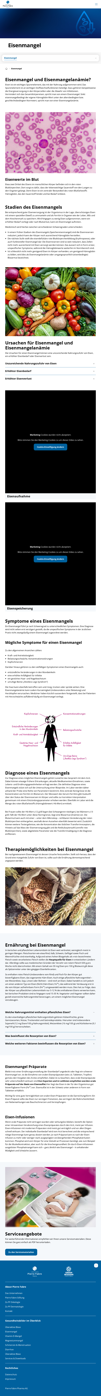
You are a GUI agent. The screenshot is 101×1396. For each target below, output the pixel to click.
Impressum (10, 1379)
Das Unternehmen (13, 1293)
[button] (50, 363)
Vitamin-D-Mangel (13, 1336)
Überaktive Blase (13, 1327)
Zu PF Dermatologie (14, 1306)
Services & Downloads (15, 1358)
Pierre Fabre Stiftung (14, 1297)
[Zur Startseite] (8, 4)
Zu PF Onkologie (12, 1302)
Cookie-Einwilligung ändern (50, 447)
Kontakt (8, 1311)
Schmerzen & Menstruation (18, 1345)
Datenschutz (11, 1374)
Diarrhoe (9, 1349)
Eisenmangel (11, 1331)
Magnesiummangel (14, 1340)
